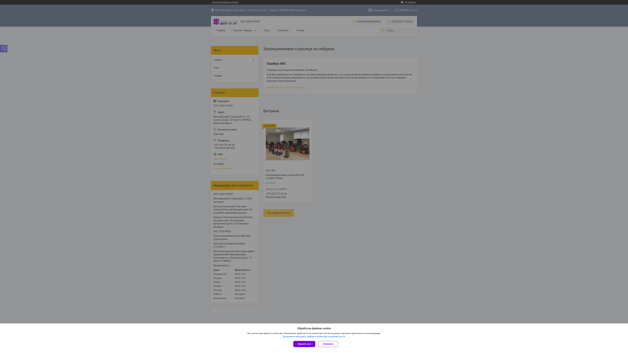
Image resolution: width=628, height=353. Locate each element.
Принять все (304, 344)
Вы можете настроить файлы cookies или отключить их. (313, 336)
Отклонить (328, 344)
